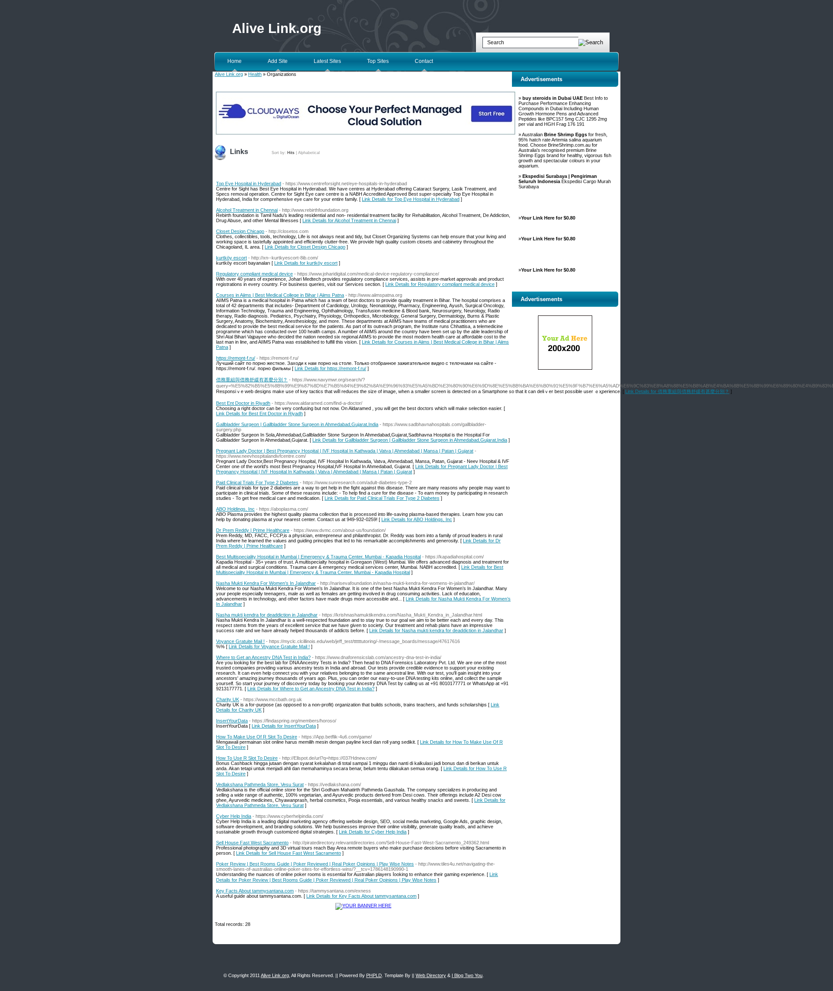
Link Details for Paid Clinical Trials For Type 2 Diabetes (382, 498)
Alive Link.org (276, 28)
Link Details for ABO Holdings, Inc (416, 519)
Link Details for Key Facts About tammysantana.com (361, 896)
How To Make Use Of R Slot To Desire (256, 736)
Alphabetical (309, 153)
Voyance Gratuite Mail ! (240, 641)
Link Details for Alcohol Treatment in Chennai (349, 220)
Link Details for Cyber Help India (373, 831)
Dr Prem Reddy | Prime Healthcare (252, 530)
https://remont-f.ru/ (235, 358)
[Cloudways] (365, 133)
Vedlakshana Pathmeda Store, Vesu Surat (260, 784)
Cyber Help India (233, 816)
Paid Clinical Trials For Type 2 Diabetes (257, 482)
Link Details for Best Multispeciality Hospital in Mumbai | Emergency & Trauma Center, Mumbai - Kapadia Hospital (359, 569)
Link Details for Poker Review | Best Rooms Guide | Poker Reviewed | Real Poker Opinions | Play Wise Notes (357, 877)
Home (234, 61)
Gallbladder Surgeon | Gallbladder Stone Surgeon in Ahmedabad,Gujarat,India (297, 424)
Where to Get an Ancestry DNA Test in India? (263, 657)
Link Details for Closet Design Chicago (305, 246)
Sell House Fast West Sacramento (252, 842)
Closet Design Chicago (240, 231)
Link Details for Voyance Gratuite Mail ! (269, 646)
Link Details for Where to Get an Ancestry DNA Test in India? (310, 688)
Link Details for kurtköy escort (306, 263)
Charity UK (227, 699)
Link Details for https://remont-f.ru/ (330, 368)
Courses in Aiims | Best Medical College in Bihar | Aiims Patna (280, 295)
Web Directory (431, 975)
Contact (424, 61)
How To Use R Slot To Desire (247, 758)
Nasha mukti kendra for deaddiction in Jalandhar (267, 614)
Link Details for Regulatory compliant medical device (440, 284)
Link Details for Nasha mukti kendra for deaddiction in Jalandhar (436, 630)
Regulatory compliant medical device (254, 273)
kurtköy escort (231, 257)
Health (255, 74)
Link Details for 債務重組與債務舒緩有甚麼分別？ (677, 391)
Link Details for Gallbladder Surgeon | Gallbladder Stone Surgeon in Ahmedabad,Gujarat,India (409, 440)
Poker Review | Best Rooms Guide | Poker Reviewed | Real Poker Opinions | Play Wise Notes (315, 863)
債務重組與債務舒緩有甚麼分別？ (252, 379)
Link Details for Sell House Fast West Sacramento (288, 853)
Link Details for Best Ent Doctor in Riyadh (259, 413)
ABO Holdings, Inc (235, 509)
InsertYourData (232, 720)
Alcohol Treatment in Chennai (247, 210)
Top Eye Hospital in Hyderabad (248, 183)
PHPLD (374, 975)
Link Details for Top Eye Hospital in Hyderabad (410, 199)
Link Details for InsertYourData (284, 725)
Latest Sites (327, 61)
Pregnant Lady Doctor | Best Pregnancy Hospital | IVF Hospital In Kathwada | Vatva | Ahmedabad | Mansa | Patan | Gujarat (344, 450)
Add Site (278, 61)
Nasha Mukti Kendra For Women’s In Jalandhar (266, 583)
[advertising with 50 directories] (363, 905)
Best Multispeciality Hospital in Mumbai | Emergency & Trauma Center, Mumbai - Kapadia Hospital (318, 556)
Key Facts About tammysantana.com (255, 890)
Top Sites (378, 61)
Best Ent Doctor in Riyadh (243, 403)
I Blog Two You (467, 975)
